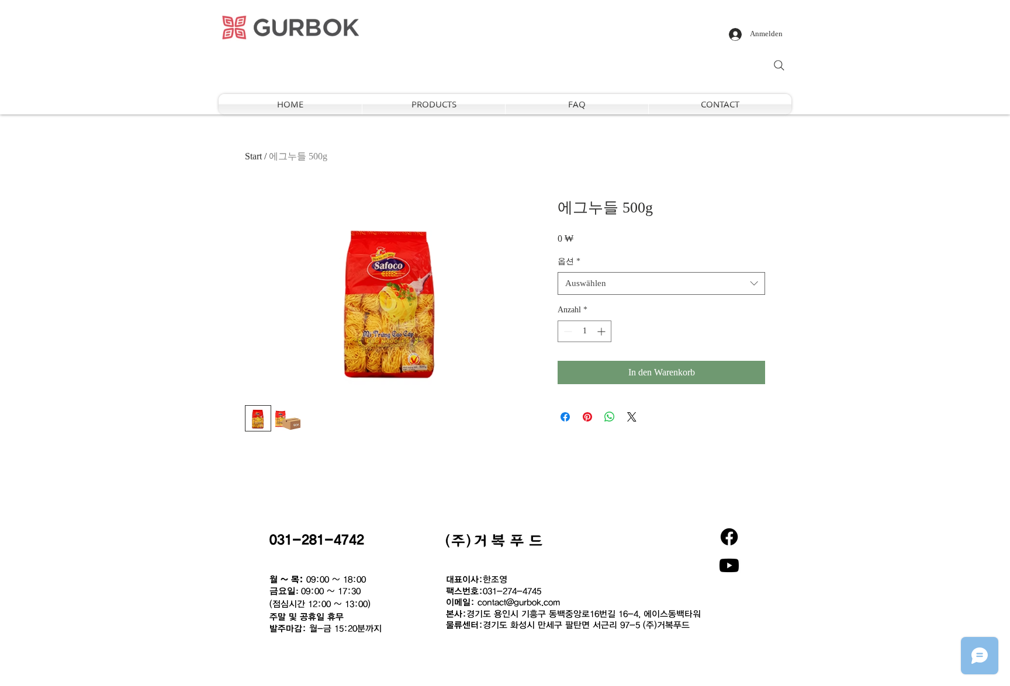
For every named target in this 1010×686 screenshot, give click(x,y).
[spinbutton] (584, 331)
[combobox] (661, 283)
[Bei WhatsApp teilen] (610, 417)
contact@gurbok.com (519, 602)
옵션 (569, 261)
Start (253, 156)
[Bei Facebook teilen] (565, 417)
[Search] (779, 65)
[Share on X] (632, 417)
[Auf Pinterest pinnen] (587, 417)
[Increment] (602, 331)
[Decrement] (566, 331)
